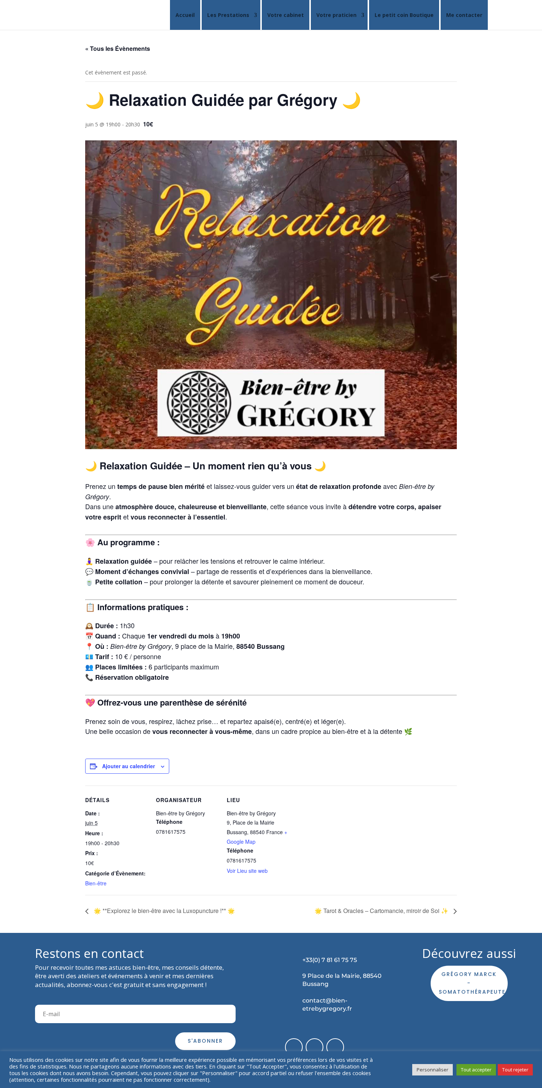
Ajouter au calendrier (128, 766)
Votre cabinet (285, 14)
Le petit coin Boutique (404, 14)
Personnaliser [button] (432, 1069)
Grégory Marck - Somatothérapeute (472, 983)
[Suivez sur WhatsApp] (335, 1047)
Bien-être (96, 883)
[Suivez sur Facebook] (294, 1047)
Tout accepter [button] (476, 1069)
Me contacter (464, 14)
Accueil (185, 14)
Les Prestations (228, 14)
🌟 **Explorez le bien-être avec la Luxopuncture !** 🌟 (163, 910)
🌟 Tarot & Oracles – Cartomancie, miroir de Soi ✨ (382, 910)
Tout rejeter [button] (515, 1069)
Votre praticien (336, 14)
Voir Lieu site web (247, 870)
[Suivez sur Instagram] (314, 1047)
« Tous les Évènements (117, 48)
